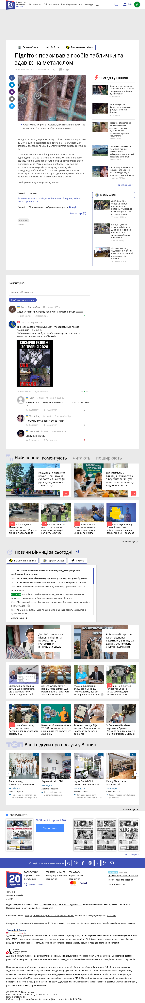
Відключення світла (82, 47)
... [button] (97, 4)
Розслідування (69, 4)
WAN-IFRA (111, 915)
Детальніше (30, 879)
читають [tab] (81, 458)
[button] (77, 552)
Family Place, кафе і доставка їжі (116, 782)
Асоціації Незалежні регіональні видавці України (49, 915)
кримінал (23, 220)
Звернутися (51, 879)
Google (73, 207)
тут (51, 908)
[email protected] (15, 996)
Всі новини (35, 4)
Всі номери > (132, 854)
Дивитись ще (126, 185)
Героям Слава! (30, 47)
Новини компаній (14, 895)
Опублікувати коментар (22, 300)
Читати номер (50, 828)
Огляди (9, 898)
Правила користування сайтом (123, 875)
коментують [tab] (54, 458)
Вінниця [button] (20, 7)
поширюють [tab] (109, 458)
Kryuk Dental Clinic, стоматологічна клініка (86, 782)
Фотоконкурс (86, 4)
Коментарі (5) (78, 213)
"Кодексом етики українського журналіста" (61, 904)
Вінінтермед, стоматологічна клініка (22, 782)
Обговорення (51, 4)
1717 (69, 69)
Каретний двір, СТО (52, 781)
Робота (55, 47)
